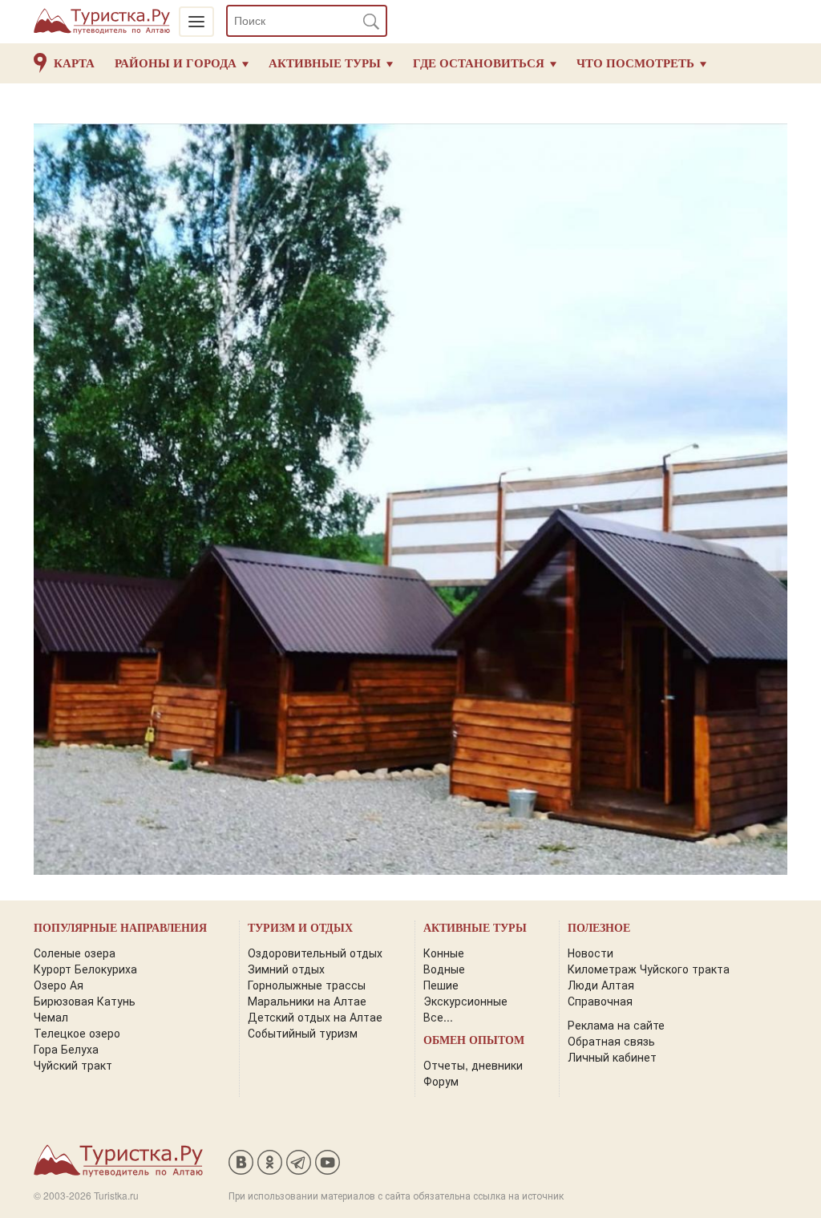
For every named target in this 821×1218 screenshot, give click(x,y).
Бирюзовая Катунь (84, 1001)
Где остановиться (478, 63)
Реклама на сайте (616, 1025)
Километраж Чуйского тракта (649, 969)
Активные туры (325, 63)
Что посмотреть (635, 63)
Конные (443, 953)
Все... (438, 1017)
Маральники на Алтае (307, 1001)
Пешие (441, 985)
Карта (74, 63)
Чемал (51, 1017)
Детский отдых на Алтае (315, 1017)
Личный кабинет (612, 1057)
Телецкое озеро (77, 1033)
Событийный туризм (303, 1033)
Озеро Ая (58, 985)
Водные (444, 969)
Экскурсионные (465, 1001)
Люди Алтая (601, 985)
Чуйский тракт (73, 1065)
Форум (441, 1081)
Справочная (600, 1001)
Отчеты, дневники (473, 1065)
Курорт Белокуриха (85, 969)
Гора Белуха (66, 1049)
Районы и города (176, 63)
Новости (590, 953)
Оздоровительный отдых (315, 953)
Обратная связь (611, 1041)
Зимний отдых (286, 969)
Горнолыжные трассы (307, 985)
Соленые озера (74, 953)
